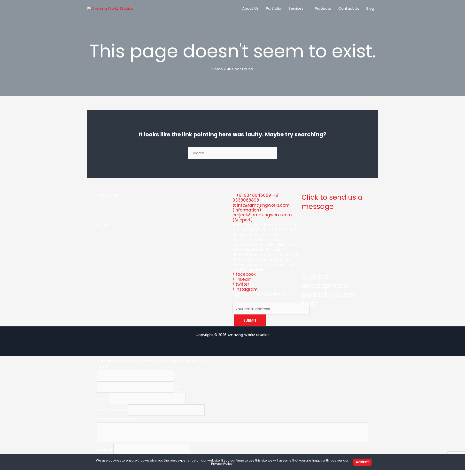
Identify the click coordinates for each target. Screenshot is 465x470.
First (177, 375)
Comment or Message (118, 419)
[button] (305, 8)
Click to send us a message (332, 201)
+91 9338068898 (255, 197)
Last (177, 387)
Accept (362, 462)
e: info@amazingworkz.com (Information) (261, 207)
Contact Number (112, 410)
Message (105, 449)
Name (103, 366)
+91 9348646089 (253, 195)
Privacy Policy (221, 463)
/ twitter (240, 284)
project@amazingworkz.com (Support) (262, 217)
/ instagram (245, 289)
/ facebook (244, 274)
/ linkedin (241, 279)
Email (103, 398)
